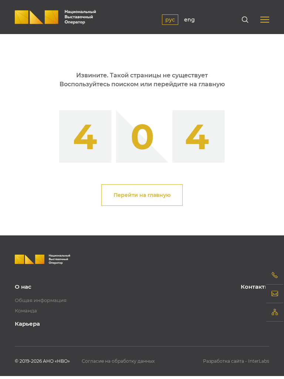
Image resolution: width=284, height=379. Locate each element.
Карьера (27, 323)
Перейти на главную (142, 195)
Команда (26, 310)
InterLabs (258, 361)
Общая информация (41, 300)
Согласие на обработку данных (118, 361)
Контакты (255, 286)
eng (189, 19)
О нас (23, 286)
